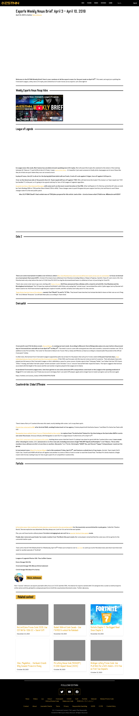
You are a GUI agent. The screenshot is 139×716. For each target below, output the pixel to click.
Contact (26, 706)
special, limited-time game (79, 533)
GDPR (93, 706)
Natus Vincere (55, 284)
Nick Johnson (37, 15)
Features (89, 3)
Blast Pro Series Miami (38, 450)
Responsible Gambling (79, 706)
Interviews (103, 3)
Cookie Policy (111, 706)
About (35, 706)
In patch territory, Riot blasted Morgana (30, 186)
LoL (42, 699)
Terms (58, 706)
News (83, 3)
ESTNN (80, 548)
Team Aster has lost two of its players (29, 292)
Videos (35, 699)
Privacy (66, 706)
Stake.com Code (68, 701)
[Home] (10, 3)
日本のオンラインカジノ (85, 701)
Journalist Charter (46, 706)
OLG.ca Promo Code (52, 701)
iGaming (110, 3)
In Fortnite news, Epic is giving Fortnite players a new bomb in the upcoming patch (44, 527)
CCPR (101, 706)
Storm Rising (47, 346)
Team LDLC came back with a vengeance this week (32, 439)
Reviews (96, 3)
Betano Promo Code (107, 699)
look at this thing (60, 170)
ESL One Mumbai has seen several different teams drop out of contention (83, 275)
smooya (38, 433)
